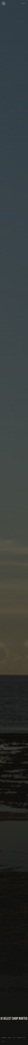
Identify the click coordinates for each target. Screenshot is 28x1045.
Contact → (24, 3)
